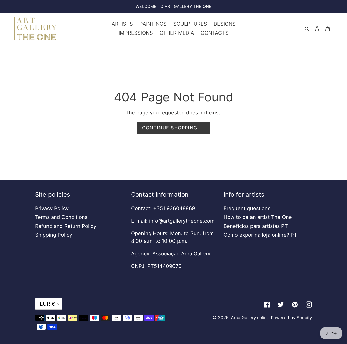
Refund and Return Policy (65, 226)
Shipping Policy (53, 235)
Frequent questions (247, 208)
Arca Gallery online (250, 317)
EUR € (47, 304)
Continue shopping (169, 127)
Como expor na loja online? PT (260, 235)
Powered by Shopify (291, 317)
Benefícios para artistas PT (256, 226)
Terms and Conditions (61, 217)
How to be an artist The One (258, 217)
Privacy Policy (52, 208)
